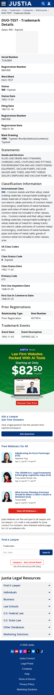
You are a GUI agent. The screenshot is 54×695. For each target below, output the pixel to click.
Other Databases (13, 627)
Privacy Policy (27, 684)
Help (27, 674)
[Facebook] (20, 651)
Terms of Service (27, 679)
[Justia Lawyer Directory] (41, 651)
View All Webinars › (27, 510)
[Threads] (29, 651)
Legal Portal (27, 663)
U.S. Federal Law (13, 613)
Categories (28, 10)
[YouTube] (16, 651)
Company (27, 669)
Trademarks (15, 10)
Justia (4, 10)
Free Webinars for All (14, 446)
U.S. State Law (12, 620)
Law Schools (10, 606)
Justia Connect (27, 658)
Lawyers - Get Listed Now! (27, 562)
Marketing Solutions (15, 634)
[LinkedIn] (12, 651)
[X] (37, 651)
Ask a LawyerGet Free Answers (12, 418)
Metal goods (41, 10)
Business (8, 599)
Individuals (10, 592)
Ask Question (27, 433)
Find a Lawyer (10, 539)
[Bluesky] (33, 651)
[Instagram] (25, 651)
